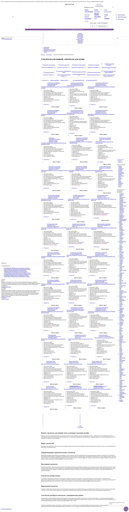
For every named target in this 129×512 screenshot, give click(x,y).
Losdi (120, 306)
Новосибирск (97, 16)
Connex (121, 239)
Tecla (120, 365)
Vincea (120, 387)
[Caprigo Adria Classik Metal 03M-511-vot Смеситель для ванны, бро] (103, 226)
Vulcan (119, 181)
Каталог (43, 54)
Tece (120, 364)
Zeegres (121, 400)
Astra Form (121, 211)
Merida (120, 310)
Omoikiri (121, 323)
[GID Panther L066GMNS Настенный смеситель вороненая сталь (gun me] (102, 112)
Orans (120, 325)
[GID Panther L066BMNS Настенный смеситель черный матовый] (54, 112)
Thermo (121, 373)
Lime (120, 305)
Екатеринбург (88, 18)
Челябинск (107, 18)
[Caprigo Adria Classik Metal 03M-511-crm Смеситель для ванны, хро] (78, 226)
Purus (120, 334)
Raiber (120, 338)
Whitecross (120, 183)
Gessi (120, 265)
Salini (120, 347)
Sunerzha (121, 361)
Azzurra (121, 213)
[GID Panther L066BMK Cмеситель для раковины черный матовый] (82, 169)
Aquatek (121, 204)
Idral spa (121, 280)
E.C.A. (120, 244)
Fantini (120, 254)
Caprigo (120, 167)
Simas (120, 355)
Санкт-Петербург (89, 11)
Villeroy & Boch (122, 386)
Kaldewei (121, 290)
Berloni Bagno (122, 220)
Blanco (120, 223)
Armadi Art (121, 208)
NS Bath (121, 319)
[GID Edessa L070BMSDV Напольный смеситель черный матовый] (53, 310)
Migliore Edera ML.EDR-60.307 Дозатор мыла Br (15, 270)
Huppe (120, 277)
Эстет (119, 186)
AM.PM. (121, 201)
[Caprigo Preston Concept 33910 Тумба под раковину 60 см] (17, 274)
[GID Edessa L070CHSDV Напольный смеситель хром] (77, 309)
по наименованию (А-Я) (78, 80)
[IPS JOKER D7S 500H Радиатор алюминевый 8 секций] (17, 269)
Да (92, 26)
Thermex (121, 372)
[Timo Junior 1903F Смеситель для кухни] (75, 362)
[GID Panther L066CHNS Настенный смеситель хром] (77, 111)
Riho (120, 344)
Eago (120, 245)
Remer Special (122, 341)
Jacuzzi (120, 286)
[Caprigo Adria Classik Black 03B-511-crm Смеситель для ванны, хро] (103, 197)
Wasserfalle (121, 392)
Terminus (121, 370)
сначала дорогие (64, 80)
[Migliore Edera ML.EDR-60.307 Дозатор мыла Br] (15, 271)
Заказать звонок (121, 14)
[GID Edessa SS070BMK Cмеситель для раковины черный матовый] (82, 140)
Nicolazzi (121, 316)
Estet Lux (121, 251)
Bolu (120, 225)
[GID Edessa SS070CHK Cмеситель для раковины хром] (105, 140)
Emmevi (121, 246)
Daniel (120, 240)
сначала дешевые (54, 80)
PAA (120, 327)
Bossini (121, 226)
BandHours (121, 215)
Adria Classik (78, 215)
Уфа (105, 16)
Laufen (120, 303)
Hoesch (121, 275)
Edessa (50, 101)
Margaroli (121, 309)
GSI (120, 271)
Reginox (121, 339)
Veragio (121, 383)
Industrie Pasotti (122, 282)
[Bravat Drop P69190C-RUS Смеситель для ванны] (100, 387)
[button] (126, 509)
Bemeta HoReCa (123, 219)
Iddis (120, 279)
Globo (120, 267)
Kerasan (121, 293)
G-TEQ (121, 259)
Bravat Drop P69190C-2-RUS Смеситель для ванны (75, 389)
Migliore (120, 174)
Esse (120, 250)
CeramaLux (120, 168)
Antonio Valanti (122, 202)
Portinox (121, 330)
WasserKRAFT (122, 393)
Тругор (120, 185)
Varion (120, 381)
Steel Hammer (122, 357)
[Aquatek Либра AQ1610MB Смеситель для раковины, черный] (54, 337)
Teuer (120, 371)
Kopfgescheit (121, 173)
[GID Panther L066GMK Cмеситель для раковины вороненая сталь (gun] (54, 197)
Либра (50, 353)
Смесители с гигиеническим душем (63, 75)
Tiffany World (122, 375)
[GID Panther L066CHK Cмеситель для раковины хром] (105, 169)
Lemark (121, 304)
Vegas (120, 382)
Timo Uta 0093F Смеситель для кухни (49, 389)
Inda (120, 281)
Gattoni (121, 261)
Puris (120, 333)
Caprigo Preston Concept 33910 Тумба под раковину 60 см (17, 273)
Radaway (121, 335)
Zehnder (121, 401)
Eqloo (120, 248)
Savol (120, 351)
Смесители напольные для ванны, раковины (109, 75)
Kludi (120, 297)
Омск (95, 18)
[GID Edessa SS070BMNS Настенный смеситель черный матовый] (54, 85)
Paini (120, 329)
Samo (120, 348)
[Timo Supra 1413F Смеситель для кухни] (52, 362)
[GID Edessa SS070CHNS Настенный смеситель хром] (77, 84)
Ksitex (120, 301)
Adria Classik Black (103, 214)
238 (80, 425)
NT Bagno (121, 320)
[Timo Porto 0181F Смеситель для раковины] (105, 336)
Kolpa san (121, 299)
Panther (50, 128)
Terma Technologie (122, 368)
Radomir (121, 337)
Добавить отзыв (5, 299)
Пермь (105, 9)
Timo (120, 376)
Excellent (120, 169)
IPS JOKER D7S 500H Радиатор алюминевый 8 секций (16, 268)
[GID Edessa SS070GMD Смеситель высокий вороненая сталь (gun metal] (101, 255)
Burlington (121, 230)
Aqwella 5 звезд (122, 205)
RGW (119, 179)
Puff (120, 331)
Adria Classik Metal (78, 243)
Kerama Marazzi (122, 291)
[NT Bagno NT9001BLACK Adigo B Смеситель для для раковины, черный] (55, 141)
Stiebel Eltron (122, 360)
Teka (120, 366)
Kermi (120, 294)
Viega (120, 385)
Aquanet (121, 203)
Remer (120, 340)
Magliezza (121, 308)
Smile (120, 356)
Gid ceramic (121, 172)
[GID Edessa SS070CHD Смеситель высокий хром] (76, 254)
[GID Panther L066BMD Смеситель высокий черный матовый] (53, 282)
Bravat (120, 227)
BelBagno (121, 217)
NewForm (121, 314)
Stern (119, 180)
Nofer (119, 177)
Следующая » (80, 427)
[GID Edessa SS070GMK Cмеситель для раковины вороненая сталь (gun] (55, 169)
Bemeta (121, 218)
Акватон (121, 195)
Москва (86, 9)
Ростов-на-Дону (108, 11)
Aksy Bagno (122, 197)
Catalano (121, 233)
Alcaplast (121, 199)
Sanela (120, 349)
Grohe (120, 269)
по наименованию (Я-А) (91, 80)
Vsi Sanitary (122, 389)
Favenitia (121, 255)
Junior (73, 378)
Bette (120, 221)
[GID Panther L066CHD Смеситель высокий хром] (76, 281)
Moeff (120, 313)
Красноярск (97, 11)
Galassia (121, 260)
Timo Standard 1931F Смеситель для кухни (96, 364)
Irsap (120, 284)
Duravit (121, 242)
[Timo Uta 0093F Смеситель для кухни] (52, 387)
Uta (50, 403)
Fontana (120, 171)
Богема (120, 184)
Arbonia (121, 207)
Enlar (77, 353)
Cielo (120, 236)
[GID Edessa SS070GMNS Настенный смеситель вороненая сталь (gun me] (102, 85)
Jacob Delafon (122, 285)
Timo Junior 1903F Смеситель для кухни (73, 364)
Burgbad (121, 229)
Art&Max (121, 209)
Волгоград (87, 14)
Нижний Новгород (96, 14)
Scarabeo (121, 353)
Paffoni (120, 328)
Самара (106, 14)
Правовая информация (6, 509)
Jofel (120, 289)
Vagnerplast (121, 380)
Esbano (121, 249)
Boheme (120, 166)
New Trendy (121, 175)
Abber (120, 196)
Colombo (121, 237)
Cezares (121, 235)
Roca (120, 345)
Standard (96, 378)
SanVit (120, 350)
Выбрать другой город (102, 26)
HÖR (120, 276)
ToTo (120, 378)
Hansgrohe (121, 273)
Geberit (121, 263)
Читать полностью (6, 286)
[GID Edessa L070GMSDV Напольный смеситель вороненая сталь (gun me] (102, 310)
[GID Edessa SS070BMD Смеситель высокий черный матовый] (53, 255)
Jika (120, 288)
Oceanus (120, 178)
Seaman (121, 354)
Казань (96, 9)
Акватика (121, 193)
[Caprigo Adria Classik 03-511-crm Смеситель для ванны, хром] (79, 197)
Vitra (120, 388)
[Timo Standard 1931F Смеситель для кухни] (98, 362)
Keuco (120, 295)
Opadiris (121, 324)
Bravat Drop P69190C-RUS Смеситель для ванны (99, 389)
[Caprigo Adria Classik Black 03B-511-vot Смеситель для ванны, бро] (53, 226)
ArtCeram (121, 210)
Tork (120, 377)
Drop (73, 402)
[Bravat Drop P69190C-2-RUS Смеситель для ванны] (76, 387)
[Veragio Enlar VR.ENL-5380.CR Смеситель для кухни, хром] (81, 337)
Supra (50, 378)
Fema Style (121, 257)
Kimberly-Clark (122, 296)
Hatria (120, 274)
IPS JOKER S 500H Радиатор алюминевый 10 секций (16, 275)
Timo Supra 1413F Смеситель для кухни (50, 364)
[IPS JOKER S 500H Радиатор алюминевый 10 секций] (17, 276)
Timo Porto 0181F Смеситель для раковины (104, 337)
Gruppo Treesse (122, 270)
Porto (104, 353)
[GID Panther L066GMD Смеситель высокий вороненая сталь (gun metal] (101, 282)
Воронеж (87, 16)
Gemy (120, 264)
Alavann (121, 198)
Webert (120, 394)
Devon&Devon (122, 241)
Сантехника (49, 54)
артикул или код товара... (7, 37)
